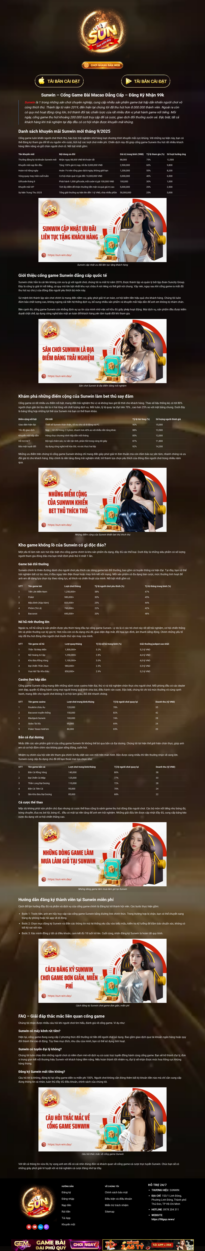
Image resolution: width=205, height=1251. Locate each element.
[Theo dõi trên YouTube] (34, 1227)
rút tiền (93, 1037)
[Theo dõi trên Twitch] (46, 1227)
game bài (102, 570)
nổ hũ (32, 628)
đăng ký (104, 906)
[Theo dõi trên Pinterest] (29, 1227)
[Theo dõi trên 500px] (40, 1227)
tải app (50, 917)
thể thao (85, 808)
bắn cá (109, 743)
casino (84, 685)
